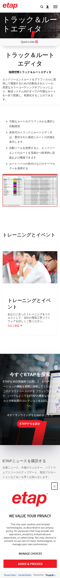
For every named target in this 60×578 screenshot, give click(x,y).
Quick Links (28, 41)
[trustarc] (50, 575)
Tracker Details (24, 575)
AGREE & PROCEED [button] (30, 564)
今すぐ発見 (14, 325)
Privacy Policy (10, 575)
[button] (54, 486)
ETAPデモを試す (30, 423)
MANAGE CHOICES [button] (30, 553)
